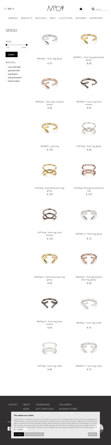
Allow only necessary (34, 434)
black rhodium (14, 81)
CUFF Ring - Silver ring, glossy (88, 146)
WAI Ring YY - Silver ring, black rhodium (49, 322)
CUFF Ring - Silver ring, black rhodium (49, 233)
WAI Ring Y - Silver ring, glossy (49, 58)
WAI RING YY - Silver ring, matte (89, 366)
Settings (92, 434)
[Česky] (5, 9)
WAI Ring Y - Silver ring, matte (88, 322)
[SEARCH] (12, 54)
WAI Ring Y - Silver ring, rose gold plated (49, 103)
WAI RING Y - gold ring (49, 146)
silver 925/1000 (14, 67)
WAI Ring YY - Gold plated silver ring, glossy (49, 278)
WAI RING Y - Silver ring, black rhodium (88, 103)
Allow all (19, 434)
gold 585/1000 (14, 70)
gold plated (13, 74)
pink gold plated (15, 77)
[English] (9, 9)
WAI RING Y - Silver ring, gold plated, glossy (88, 58)
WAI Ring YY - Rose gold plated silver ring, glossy (89, 278)
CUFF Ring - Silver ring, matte (49, 366)
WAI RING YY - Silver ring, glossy (89, 233)
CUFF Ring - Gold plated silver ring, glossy (50, 189)
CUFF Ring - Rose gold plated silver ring (89, 189)
